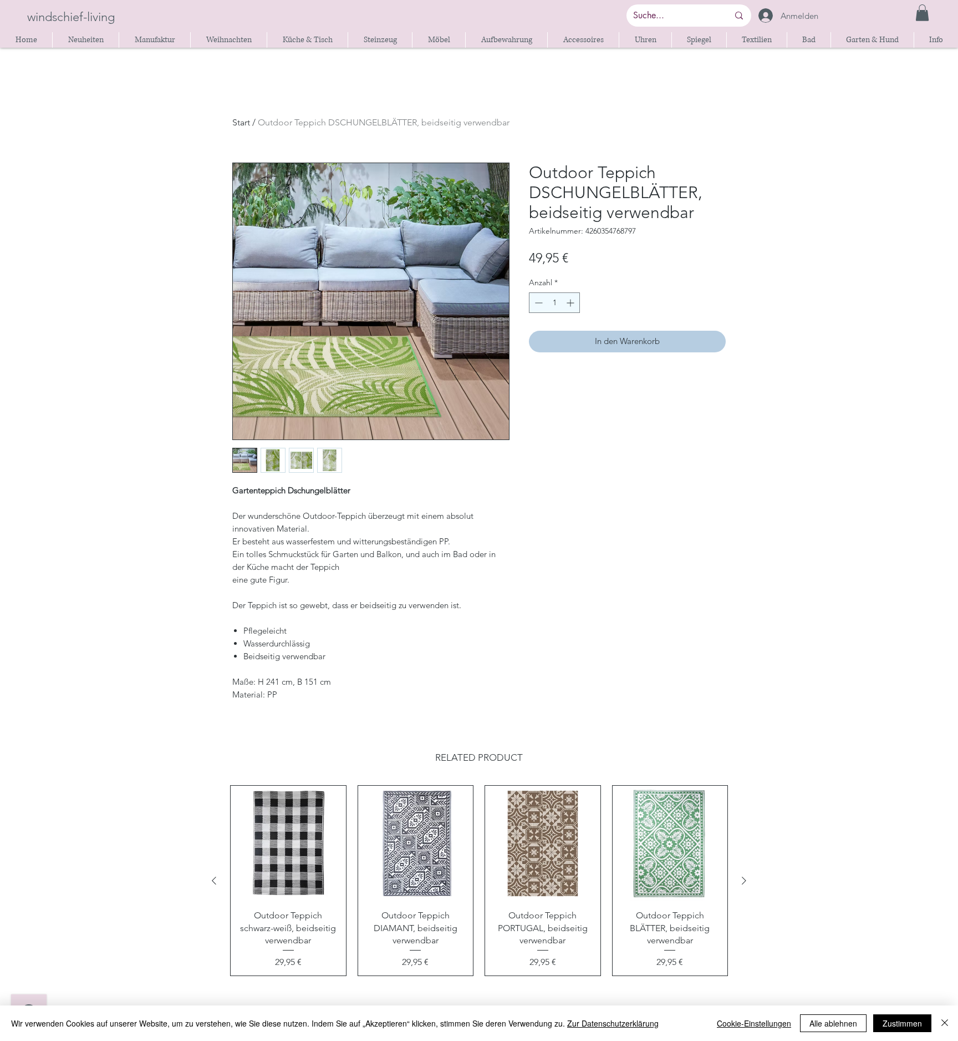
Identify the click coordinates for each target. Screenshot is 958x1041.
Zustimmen (902, 1023)
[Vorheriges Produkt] (214, 880)
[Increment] (571, 302)
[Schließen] (944, 1023)
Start (241, 122)
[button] (922, 12)
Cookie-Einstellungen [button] (754, 1023)
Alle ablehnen (833, 1023)
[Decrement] (537, 302)
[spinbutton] (554, 302)
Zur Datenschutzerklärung (613, 1023)
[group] (479, 881)
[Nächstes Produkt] (744, 880)
